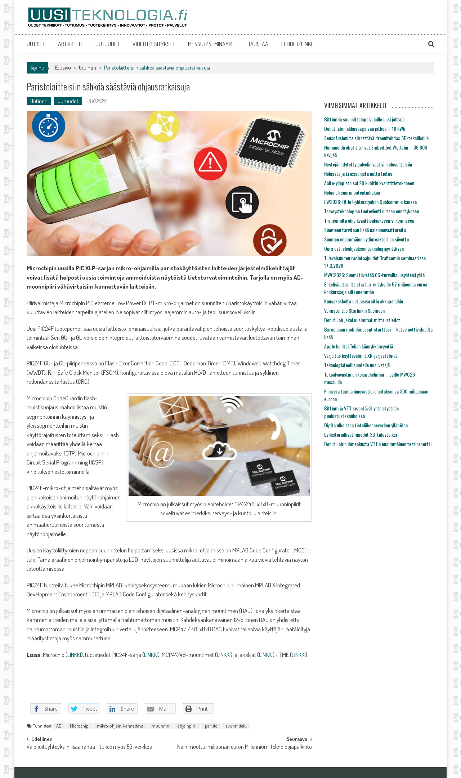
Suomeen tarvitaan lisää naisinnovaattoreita (365, 230)
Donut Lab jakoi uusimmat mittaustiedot (362, 320)
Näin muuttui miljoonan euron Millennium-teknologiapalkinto (244, 747)
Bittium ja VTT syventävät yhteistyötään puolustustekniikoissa (361, 411)
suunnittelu (236, 726)
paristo (211, 726)
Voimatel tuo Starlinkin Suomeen (354, 310)
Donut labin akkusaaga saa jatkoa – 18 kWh (364, 128)
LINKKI (74, 654)
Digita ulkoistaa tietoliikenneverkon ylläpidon (366, 425)
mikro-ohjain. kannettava (120, 726)
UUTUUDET (107, 44)
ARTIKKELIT (70, 44)
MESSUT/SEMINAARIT (211, 44)
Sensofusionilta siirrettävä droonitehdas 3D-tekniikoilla (376, 138)
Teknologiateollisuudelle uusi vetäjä (357, 365)
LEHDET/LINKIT (297, 44)
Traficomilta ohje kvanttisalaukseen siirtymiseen (369, 220)
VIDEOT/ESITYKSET (154, 44)
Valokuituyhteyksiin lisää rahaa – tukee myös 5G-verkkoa (89, 747)
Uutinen (87, 67)
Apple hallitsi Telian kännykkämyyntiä (358, 346)
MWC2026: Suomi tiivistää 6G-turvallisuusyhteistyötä (374, 275)
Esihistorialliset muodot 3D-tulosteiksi (360, 434)
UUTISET (36, 44)
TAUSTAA (258, 44)
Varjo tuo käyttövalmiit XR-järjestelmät (360, 355)
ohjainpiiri (187, 726)
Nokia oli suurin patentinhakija (352, 192)
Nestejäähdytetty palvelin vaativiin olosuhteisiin (368, 164)
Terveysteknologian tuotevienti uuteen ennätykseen (371, 211)
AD (59, 726)
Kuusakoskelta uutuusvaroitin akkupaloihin (363, 301)
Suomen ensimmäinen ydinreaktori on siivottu (366, 239)
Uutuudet (68, 101)
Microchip (79, 726)
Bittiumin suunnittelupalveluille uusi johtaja (364, 119)
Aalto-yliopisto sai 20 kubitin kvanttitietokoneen (369, 183)
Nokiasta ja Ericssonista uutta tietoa (358, 173)
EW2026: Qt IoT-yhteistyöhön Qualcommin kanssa (370, 201)
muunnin (160, 726)
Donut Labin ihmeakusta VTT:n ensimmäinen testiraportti (377, 444)
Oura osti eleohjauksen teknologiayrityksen (364, 248)
